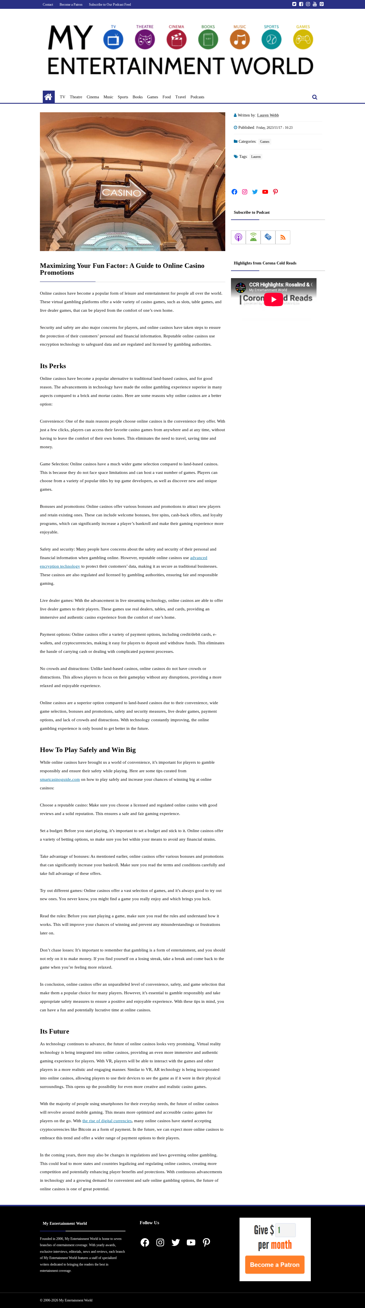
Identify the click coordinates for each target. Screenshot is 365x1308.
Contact (48, 5)
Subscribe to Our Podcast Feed (110, 5)
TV (62, 97)
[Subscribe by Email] (268, 237)
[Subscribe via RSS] (282, 237)
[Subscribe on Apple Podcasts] (238, 237)
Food (167, 97)
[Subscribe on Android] (253, 237)
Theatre (76, 97)
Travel (180, 97)
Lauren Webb (268, 115)
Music (108, 97)
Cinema (93, 97)
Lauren (256, 157)
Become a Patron (71, 5)
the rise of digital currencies (107, 1120)
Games (152, 97)
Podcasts (197, 97)
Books (138, 97)
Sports (123, 97)
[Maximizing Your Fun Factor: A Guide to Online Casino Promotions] (132, 181)
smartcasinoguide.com (60, 779)
